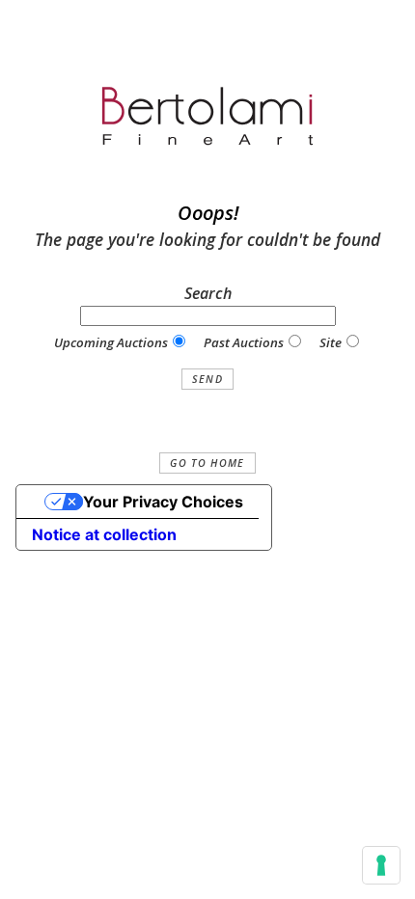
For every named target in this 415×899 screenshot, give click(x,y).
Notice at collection (104, 534)
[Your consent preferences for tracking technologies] (381, 865)
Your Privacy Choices (163, 501)
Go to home (207, 463)
